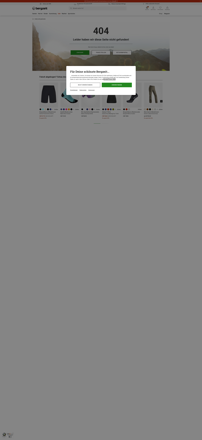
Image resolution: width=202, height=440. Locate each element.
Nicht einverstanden (85, 85)
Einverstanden (117, 85)
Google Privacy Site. (109, 79)
